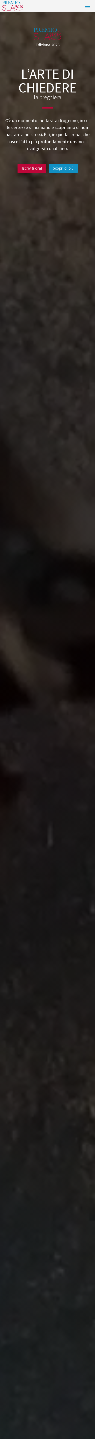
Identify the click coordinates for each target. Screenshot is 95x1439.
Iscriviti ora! (32, 168)
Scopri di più (63, 168)
